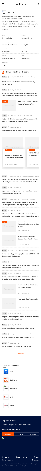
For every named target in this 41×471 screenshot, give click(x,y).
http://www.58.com (8, 58)
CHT (11, 397)
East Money (13, 380)
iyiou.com (35, 460)
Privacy (36, 457)
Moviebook (13, 388)
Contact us (5, 457)
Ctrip (11, 371)
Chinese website (7, 460)
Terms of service (22, 457)
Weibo (12, 405)
